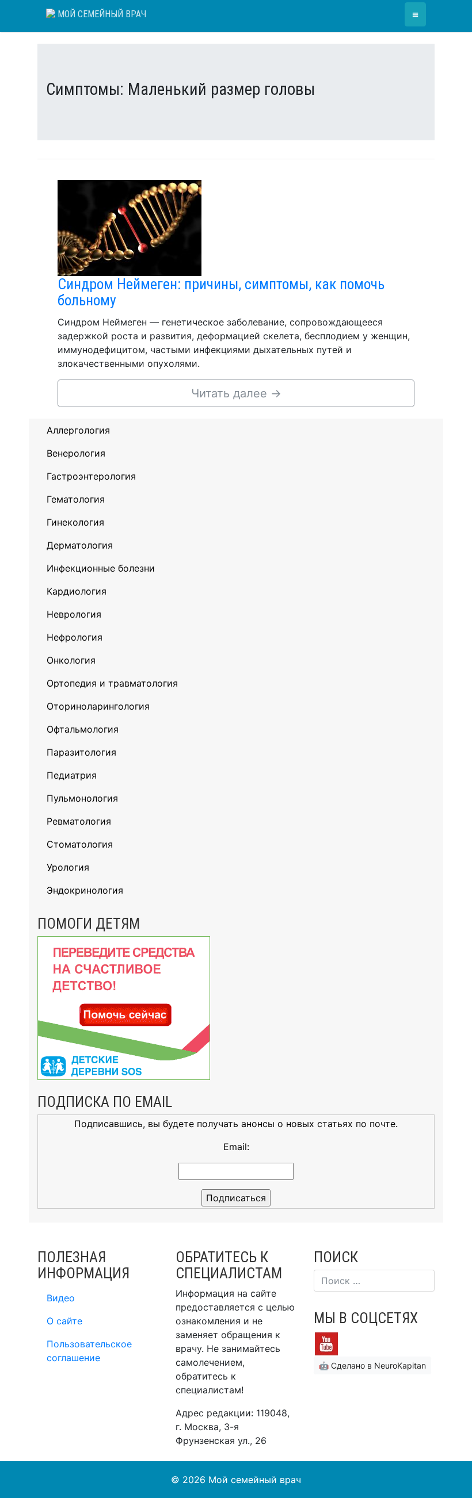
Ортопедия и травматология (112, 683)
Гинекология (75, 522)
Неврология (74, 614)
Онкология (71, 660)
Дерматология (80, 545)
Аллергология (78, 430)
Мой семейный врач (100, 14)
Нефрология (74, 637)
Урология (68, 867)
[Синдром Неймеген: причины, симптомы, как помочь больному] (129, 227)
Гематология (76, 499)
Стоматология (80, 844)
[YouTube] (326, 1342)
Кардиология (76, 591)
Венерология (76, 453)
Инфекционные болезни (101, 568)
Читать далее (236, 393)
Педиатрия (72, 775)
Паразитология (81, 752)
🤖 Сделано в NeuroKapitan (372, 1365)
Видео (61, 1298)
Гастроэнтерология (91, 476)
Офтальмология (83, 729)
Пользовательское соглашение (89, 1350)
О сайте (64, 1321)
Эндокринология (85, 890)
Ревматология (79, 821)
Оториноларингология (98, 706)
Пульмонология (82, 798)
